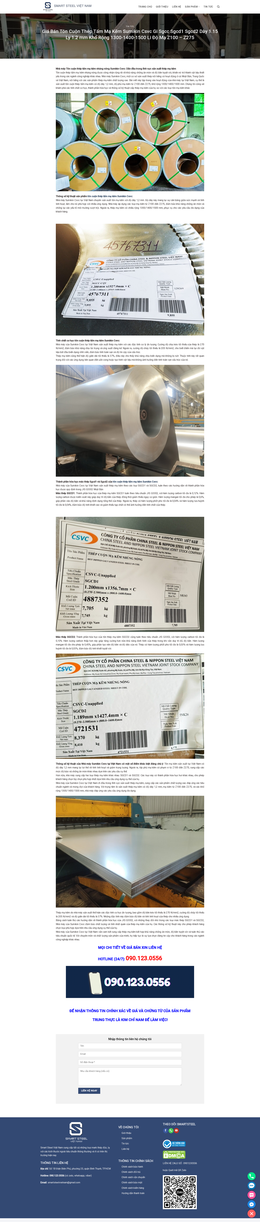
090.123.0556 (57, 1175)
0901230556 (190, 1163)
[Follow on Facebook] (165, 1130)
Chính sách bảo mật (132, 1182)
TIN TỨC (130, 26)
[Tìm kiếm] (218, 7)
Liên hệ (176, 6)
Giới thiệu (162, 6)
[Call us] (171, 1130)
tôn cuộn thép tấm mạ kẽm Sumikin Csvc (110, 196)
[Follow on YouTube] (176, 1130)
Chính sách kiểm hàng (133, 1187)
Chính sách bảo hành (132, 1166)
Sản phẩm (191, 6)
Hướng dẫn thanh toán (133, 1193)
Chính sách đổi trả (131, 1172)
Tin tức (208, 6)
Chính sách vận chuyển (133, 1177)
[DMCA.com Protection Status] (174, 1154)
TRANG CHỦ (145, 6)
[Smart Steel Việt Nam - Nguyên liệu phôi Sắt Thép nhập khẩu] (70, 7)
